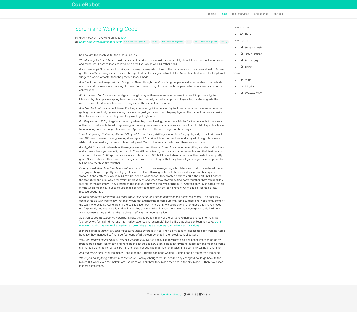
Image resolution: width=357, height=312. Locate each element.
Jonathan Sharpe (170, 294)
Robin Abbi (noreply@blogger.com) (100, 41)
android (278, 13)
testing (224, 41)
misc (224, 13)
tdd (188, 41)
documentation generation (136, 41)
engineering (261, 13)
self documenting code (172, 41)
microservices (240, 13)
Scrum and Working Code (106, 29)
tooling (212, 13)
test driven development (206, 41)
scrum (155, 41)
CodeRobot (85, 4)
